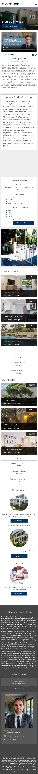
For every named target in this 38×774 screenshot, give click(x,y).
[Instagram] (36, 54)
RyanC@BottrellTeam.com (15, 736)
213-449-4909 (8, 54)
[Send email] (33, 54)
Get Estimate (18, 521)
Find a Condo (18, 556)
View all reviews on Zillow (19, 683)
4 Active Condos (12, 26)
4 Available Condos (23, 223)
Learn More (18, 594)
